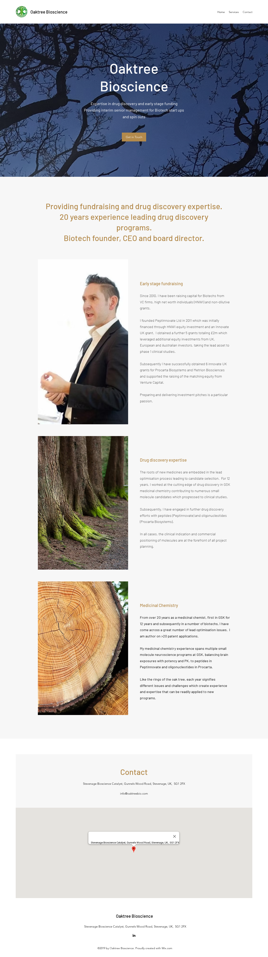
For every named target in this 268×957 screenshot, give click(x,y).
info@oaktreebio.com (134, 793)
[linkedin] (134, 935)
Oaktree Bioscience (48, 11)
